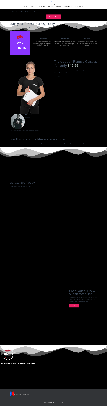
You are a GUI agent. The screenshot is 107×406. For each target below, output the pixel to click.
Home (25, 6)
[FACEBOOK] (11, 393)
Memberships (51, 6)
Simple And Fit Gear (68, 6)
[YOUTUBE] (13, 393)
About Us (32, 6)
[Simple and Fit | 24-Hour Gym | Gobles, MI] (53, 3)
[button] (11, 123)
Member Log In (79, 6)
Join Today (58, 6)
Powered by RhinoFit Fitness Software (53, 402)
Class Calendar (41, 6)
